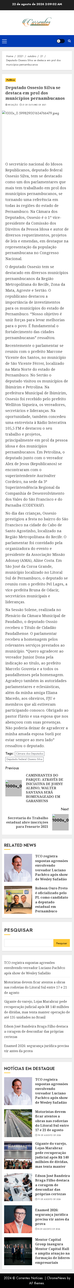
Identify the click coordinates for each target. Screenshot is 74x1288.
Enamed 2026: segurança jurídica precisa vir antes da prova (52, 1217)
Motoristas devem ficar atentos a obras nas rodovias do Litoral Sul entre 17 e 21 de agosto (35, 987)
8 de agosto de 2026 (49, 1229)
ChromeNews (56, 1278)
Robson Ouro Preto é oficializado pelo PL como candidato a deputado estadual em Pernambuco (51, 899)
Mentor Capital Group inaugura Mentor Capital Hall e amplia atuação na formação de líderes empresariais (52, 1251)
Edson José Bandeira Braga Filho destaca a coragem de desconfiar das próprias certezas (36, 1031)
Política (11, 79)
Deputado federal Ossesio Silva (24, 759)
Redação (13, 104)
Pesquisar (18, 930)
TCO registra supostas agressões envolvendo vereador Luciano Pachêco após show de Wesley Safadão (51, 867)
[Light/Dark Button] (61, 41)
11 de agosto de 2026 (49, 1199)
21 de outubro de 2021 (34, 104)
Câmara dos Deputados (29, 754)
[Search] (69, 41)
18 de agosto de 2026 (49, 1135)
